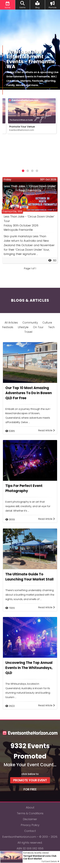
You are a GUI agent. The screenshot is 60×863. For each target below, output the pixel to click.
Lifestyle (23, 327)
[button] (23, 171)
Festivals (7, 327)
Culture (47, 322)
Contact (30, 831)
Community (30, 322)
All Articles (11, 322)
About (30, 807)
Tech (51, 327)
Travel (28, 332)
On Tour (38, 327)
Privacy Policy (30, 825)
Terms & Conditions (30, 813)
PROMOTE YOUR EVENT (30, 780)
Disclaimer (30, 819)
